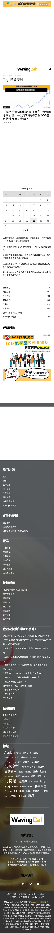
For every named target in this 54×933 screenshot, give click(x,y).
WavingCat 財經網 (37, 902)
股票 (28, 791)
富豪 (35, 771)
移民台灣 (15, 787)
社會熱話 (7, 493)
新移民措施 (25, 776)
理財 (5, 480)
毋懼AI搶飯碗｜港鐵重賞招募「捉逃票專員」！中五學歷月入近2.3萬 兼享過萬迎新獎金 (27, 239)
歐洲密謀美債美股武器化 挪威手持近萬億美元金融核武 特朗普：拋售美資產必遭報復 (26, 256)
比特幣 (10, 780)
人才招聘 (42, 864)
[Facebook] (16, 884)
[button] (4, 69)
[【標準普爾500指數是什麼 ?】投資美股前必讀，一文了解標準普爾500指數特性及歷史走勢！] (27, 96)
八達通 (35, 761)
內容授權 (33, 864)
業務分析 (41, 776)
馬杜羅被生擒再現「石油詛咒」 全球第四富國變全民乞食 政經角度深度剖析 (26, 265)
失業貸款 (28, 772)
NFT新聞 (7, 489)
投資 (5, 476)
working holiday (10, 762)
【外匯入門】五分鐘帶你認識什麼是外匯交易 (22, 677)
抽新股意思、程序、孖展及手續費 (17, 685)
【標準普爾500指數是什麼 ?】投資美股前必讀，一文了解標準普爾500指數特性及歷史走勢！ (27, 115)
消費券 (22, 781)
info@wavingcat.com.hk (31, 859)
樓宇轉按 (7, 598)
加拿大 (40, 766)
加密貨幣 (12, 766)
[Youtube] (38, 884)
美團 (21, 791)
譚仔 (46, 791)
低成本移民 (26, 762)
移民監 (30, 787)
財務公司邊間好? (10, 715)
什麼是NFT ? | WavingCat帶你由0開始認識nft (23, 673)
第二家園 (8, 791)
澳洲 (36, 781)
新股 (33, 776)
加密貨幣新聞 (8, 501)
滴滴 (30, 782)
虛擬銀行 (7, 719)
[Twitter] (31, 884)
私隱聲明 (12, 864)
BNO (25, 752)
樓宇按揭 (7, 522)
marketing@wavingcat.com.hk (31, 862)
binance (17, 753)
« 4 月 (26, 230)
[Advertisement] (27, 37)
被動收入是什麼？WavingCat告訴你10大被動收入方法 (26, 636)
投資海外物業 (9, 776)
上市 (19, 762)
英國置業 (7, 560)
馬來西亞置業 (8, 572)
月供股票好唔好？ (10, 694)
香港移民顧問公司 (10, 736)
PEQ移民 (33, 757)
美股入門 (6, 107)
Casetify (34, 752)
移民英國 (40, 786)
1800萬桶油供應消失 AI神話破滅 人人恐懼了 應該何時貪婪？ (27, 248)
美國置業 (7, 556)
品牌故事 (7, 484)
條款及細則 (22, 864)
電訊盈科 (22, 796)
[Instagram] (23, 884)
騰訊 (31, 795)
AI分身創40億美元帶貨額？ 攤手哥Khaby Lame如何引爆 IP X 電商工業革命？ (27, 273)
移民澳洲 (23, 787)
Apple (8, 752)
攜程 (18, 776)
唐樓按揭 (7, 610)
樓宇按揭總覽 (8, 594)
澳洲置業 (7, 552)
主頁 (4, 75)
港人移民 (7, 497)
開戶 (5, 796)
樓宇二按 (7, 606)
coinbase (8, 757)
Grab (17, 757)
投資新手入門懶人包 (11, 689)
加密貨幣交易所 (9, 731)
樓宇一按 (7, 602)
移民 (7, 786)
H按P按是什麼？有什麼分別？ (16, 590)
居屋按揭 (7, 614)
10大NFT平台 (9, 727)
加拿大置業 (7, 568)
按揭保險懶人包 (9, 526)
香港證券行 (7, 723)
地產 (21, 771)
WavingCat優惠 (9, 505)
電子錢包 (13, 796)
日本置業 (7, 548)
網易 (15, 791)
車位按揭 (7, 619)
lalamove (24, 757)
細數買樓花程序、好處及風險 (15, 530)
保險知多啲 (7, 698)
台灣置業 (7, 564)
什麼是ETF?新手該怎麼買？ (14, 681)
